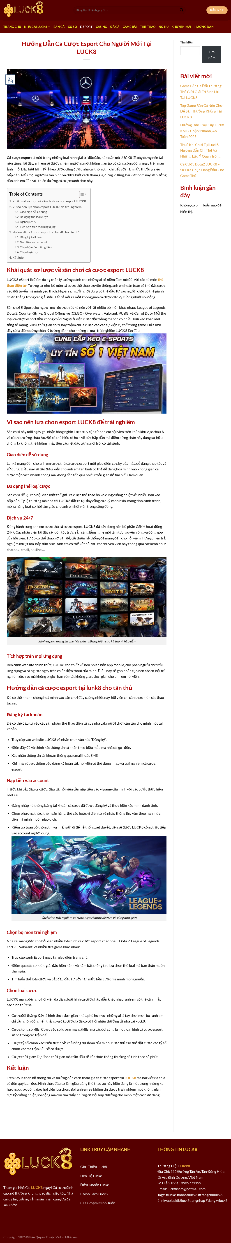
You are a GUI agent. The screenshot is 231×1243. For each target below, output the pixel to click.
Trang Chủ (12, 27)
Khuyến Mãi (181, 27)
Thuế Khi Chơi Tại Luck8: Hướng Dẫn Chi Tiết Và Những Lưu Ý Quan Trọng (200, 150)
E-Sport (86, 27)
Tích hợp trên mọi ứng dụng (37, 227)
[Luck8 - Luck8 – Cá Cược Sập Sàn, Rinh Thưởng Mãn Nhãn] (35, 10)
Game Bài (130, 27)
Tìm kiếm (187, 42)
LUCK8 (130, 1077)
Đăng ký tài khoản (31, 237)
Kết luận (18, 257)
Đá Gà (114, 27)
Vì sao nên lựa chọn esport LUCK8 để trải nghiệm (47, 207)
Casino (101, 27)
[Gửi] (181, 10)
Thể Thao (148, 27)
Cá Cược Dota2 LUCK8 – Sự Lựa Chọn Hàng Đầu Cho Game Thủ (202, 170)
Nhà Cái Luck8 (35, 27)
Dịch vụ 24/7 (28, 222)
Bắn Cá (59, 27)
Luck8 (185, 1166)
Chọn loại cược (29, 252)
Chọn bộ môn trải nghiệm (36, 247)
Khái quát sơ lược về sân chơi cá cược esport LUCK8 (49, 201)
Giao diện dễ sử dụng (33, 212)
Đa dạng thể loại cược (34, 217)
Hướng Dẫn (204, 27)
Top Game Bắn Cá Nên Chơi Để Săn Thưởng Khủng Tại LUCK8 (202, 111)
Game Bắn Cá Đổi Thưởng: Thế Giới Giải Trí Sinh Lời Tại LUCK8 (201, 91)
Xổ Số (72, 27)
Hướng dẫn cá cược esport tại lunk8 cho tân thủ (45, 232)
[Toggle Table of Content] (81, 194)
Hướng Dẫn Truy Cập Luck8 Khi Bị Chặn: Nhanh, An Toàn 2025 (202, 131)
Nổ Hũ (164, 27)
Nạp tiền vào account (33, 242)
